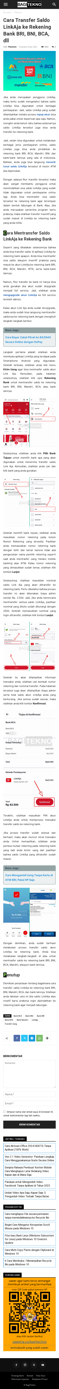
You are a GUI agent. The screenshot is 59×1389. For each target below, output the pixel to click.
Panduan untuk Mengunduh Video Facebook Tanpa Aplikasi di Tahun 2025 (27, 1183)
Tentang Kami (17, 1375)
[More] (47, 1038)
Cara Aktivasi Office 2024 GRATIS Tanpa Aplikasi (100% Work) (28, 1147)
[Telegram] (32, 1038)
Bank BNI (29, 1016)
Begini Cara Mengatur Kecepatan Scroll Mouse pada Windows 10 (27, 1226)
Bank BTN (9, 1020)
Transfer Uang (11, 1024)
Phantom (12, 46)
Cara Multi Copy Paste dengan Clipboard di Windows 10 (29, 1251)
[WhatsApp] (39, 1038)
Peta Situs (40, 1375)
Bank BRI (40, 1016)
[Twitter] (24, 1038)
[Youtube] (42, 1365)
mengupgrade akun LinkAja (20, 295)
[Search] (54, 4)
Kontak (30, 1375)
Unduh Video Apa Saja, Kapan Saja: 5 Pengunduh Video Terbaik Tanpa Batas (27, 1194)
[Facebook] (17, 1038)
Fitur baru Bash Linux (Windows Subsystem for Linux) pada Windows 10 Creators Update (29, 1239)
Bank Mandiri (22, 1020)
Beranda (7, 12)
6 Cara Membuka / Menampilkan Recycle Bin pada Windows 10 (28, 1262)
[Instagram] (25, 1365)
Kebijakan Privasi (40, 1379)
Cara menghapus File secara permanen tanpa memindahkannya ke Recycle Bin (27, 1215)
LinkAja (35, 1020)
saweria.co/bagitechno (29, 1341)
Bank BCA (18, 1016)
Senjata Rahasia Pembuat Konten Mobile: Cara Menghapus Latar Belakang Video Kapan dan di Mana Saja (28, 1171)
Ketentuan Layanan (20, 1379)
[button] (5, 4)
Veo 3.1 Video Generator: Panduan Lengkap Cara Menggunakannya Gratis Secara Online (29, 1158)
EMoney (18, 12)
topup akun (43, 114)
